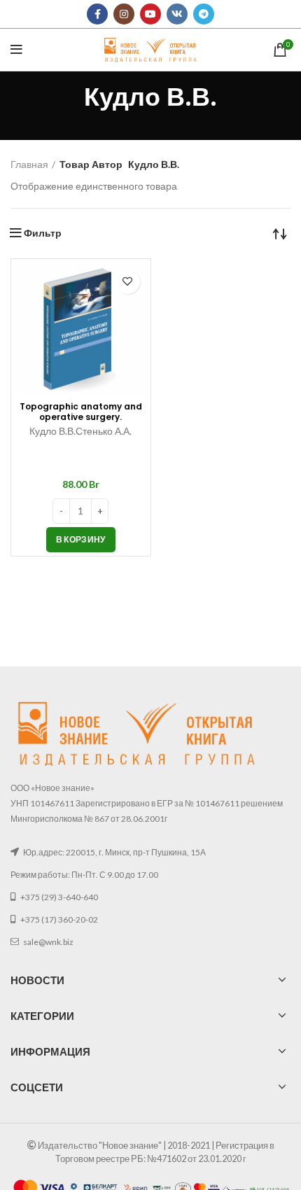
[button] (80, 539)
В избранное (127, 282)
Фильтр (43, 233)
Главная (29, 164)
